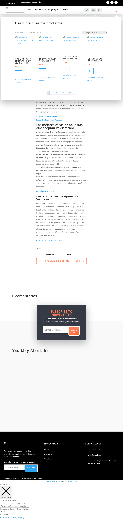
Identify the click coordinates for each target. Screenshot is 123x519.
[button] (25, 81)
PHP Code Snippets (52, 481)
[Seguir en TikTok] (116, 2)
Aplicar (25, 509)
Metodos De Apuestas (45, 191)
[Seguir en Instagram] (112, 2)
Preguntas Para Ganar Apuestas (49, 120)
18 (63, 93)
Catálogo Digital (52, 10)
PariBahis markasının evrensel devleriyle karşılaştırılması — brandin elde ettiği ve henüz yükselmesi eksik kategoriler (60, 409)
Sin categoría (27, 368)
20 (70, 93)
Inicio (30, 10)
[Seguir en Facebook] (107, 2)
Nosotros (39, 10)
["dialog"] (61, 501)
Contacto (65, 10)
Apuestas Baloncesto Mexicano (49, 240)
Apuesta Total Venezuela (46, 116)
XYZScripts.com (72, 481)
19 (67, 93)
